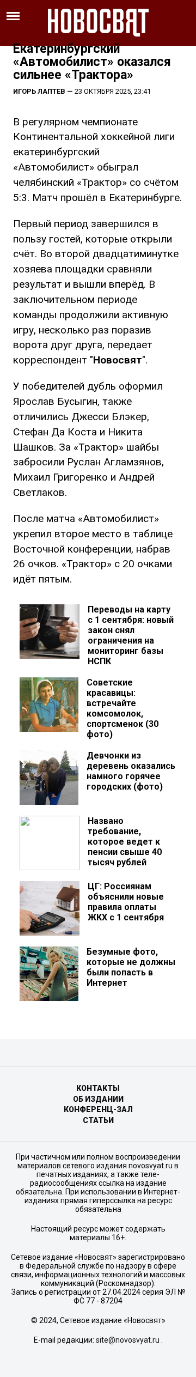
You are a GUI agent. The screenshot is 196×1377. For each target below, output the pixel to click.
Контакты (98, 1088)
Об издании (98, 1099)
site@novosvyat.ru (128, 1340)
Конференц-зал (98, 1109)
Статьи (98, 1120)
